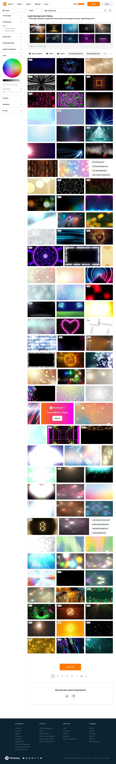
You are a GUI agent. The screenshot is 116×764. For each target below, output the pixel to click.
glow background (98, 162)
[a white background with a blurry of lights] (41, 544)
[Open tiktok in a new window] (35, 758)
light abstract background (101, 520)
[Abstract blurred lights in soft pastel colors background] (99, 509)
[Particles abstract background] (41, 203)
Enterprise (18, 736)
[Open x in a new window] (38, 758)
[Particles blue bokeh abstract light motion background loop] (99, 645)
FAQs (64, 728)
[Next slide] (110, 53)
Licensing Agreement (45, 728)
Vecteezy (17, 731)
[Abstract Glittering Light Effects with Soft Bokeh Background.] (107, 455)
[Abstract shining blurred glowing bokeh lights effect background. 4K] (74, 168)
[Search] (105, 10)
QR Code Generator (21, 749)
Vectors (10, 4)
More (46, 4)
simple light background (100, 524)
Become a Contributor (70, 739)
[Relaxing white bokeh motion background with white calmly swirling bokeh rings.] (41, 237)
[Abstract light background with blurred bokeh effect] (82, 455)
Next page (70, 667)
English (91, 728)
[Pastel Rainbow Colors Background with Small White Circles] (70, 393)
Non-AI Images (9, 31)
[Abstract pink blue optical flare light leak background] (70, 134)
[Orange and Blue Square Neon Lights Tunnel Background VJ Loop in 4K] (99, 83)
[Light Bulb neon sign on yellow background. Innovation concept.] (70, 628)
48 (81, 676)
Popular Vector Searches (46, 736)
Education (18, 739)
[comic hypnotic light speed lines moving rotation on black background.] (41, 83)
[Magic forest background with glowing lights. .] (41, 611)
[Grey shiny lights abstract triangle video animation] (99, 393)
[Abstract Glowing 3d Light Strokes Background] (70, 151)
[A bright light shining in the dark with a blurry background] (41, 628)
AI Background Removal (22, 747)
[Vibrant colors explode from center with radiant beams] (41, 578)
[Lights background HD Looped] (99, 117)
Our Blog (66, 736)
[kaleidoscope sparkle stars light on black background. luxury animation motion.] (70, 186)
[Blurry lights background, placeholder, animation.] (70, 561)
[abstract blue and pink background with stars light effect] (99, 203)
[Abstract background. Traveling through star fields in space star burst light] (41, 66)
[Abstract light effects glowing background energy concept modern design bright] (41, 492)
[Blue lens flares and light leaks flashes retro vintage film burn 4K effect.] (42, 220)
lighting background (99, 533)
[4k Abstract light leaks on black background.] (99, 292)
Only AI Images (9, 28)
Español (91, 731)
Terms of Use (87, 758)
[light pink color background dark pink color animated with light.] (70, 117)
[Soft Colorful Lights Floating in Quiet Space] (99, 561)
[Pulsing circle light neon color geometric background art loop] (45, 256)
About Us (66, 733)
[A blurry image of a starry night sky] (41, 326)
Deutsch (91, 736)
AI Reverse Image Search (23, 744)
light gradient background (101, 175)
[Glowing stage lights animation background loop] (99, 475)
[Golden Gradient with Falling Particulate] (70, 475)
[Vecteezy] (5, 4)
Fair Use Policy (106, 758)
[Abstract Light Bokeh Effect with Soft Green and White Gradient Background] (37, 435)
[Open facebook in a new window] (23, 758)
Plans (75, 4)
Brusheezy (18, 728)
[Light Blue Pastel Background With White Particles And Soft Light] (41, 117)
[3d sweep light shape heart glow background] (70, 326)
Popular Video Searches (46, 741)
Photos (19, 4)
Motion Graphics (37, 53)
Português (92, 733)
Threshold (6, 89)
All (6, 26)
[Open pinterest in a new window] (32, 758)
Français (91, 739)
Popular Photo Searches (46, 739)
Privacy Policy (96, 758)
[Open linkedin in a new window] (29, 758)
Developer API (19, 741)
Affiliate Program (44, 733)
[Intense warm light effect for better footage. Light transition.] (70, 275)
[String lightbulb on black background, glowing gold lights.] (97, 435)
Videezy (17, 733)
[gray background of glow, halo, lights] (99, 376)
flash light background (99, 166)
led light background (76, 53)
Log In (107, 4)
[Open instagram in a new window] (26, 758)
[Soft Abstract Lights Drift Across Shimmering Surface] (41, 595)
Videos (28, 4)
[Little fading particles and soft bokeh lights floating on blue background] (99, 360)
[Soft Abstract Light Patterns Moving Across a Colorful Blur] (99, 578)
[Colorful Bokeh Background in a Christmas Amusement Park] (99, 220)
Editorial (37, 4)
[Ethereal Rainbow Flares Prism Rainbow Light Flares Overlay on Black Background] (41, 151)
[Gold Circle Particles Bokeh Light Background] (41, 645)
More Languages (94, 741)
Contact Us (66, 731)
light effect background (100, 528)
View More (103, 38)
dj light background (93, 53)
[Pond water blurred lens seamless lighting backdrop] (99, 151)
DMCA (41, 731)
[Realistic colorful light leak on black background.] (99, 309)
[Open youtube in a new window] (41, 758)
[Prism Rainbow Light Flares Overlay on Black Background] (70, 203)
